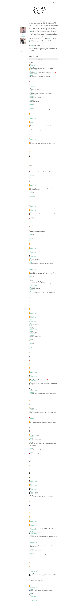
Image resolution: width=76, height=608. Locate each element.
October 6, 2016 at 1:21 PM (33, 110)
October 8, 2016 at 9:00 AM (33, 489)
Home (43, 599)
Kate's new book (51, 49)
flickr (27, 2)
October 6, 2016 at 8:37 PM (33, 368)
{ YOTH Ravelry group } (23, 51)
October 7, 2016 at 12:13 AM (33, 409)
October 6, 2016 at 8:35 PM (33, 364)
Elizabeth (31, 315)
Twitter (25, 2)
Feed (18, 2)
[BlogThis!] (39, 59)
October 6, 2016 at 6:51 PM (33, 333)
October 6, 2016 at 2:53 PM (33, 206)
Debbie (31, 319)
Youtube (23, 2)
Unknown (31, 100)
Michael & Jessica (32, 392)
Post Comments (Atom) (34, 600)
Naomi (31, 258)
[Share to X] (40, 59)
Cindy (31, 378)
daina (31, 327)
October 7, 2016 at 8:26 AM (33, 446)
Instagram (20, 2)
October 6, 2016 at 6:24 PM (33, 317)
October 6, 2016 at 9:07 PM (33, 376)
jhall (30, 221)
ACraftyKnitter (32, 287)
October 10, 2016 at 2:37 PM (33, 529)
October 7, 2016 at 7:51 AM (33, 436)
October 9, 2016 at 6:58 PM (33, 521)
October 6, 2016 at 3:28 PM (33, 244)
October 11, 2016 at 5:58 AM (33, 533)
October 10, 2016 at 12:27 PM (33, 525)
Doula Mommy (32, 374)
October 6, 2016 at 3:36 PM (33, 252)
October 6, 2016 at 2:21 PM (33, 185)
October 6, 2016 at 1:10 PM (33, 86)
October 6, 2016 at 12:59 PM (33, 69)
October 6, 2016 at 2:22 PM (33, 190)
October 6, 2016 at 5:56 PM (33, 309)
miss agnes (31, 411)
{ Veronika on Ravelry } (23, 50)
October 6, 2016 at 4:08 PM (33, 285)
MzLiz (31, 452)
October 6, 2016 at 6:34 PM (33, 321)
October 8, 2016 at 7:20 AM (33, 481)
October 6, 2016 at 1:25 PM (33, 114)
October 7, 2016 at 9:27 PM (33, 473)
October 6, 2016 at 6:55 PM (33, 337)
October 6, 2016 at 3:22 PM (33, 232)
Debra (31, 92)
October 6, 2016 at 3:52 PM (33, 269)
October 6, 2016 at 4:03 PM (33, 274)
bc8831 (31, 339)
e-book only (31, 45)
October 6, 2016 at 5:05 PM (33, 305)
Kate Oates (49, 22)
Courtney (31, 217)
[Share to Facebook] (41, 59)
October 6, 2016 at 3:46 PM (33, 265)
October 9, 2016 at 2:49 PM (33, 517)
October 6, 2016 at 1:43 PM (33, 139)
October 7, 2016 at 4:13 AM (33, 418)
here (39, 44)
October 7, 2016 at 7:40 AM (33, 431)
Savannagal (31, 549)
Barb (30, 291)
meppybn (31, 573)
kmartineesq (31, 234)
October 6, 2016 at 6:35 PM (33, 325)
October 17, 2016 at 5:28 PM (33, 587)
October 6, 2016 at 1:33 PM (33, 118)
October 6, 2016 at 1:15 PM (33, 98)
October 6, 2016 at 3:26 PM (33, 240)
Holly (31, 448)
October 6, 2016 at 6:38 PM (33, 329)
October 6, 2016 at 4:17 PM (33, 289)
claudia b (31, 254)
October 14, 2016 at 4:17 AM (33, 571)
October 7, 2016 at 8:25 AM (33, 440)
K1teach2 (31, 276)
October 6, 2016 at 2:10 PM (33, 177)
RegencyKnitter (32, 531)
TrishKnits (31, 212)
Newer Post (30, 599)
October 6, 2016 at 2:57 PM (33, 210)
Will (30, 250)
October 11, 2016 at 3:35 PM (33, 542)
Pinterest (28, 2)
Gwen (31, 557)
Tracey (31, 71)
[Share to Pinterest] (41, 59)
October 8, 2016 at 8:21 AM (33, 485)
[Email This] (38, 59)
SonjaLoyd (31, 456)
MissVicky (31, 96)
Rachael (31, 63)
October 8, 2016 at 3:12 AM (33, 477)
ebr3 (30, 238)
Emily (31, 75)
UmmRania (31, 387)
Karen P (31, 343)
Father (45, 40)
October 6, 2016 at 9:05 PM (33, 372)
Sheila (31, 589)
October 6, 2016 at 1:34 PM (33, 122)
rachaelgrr (31, 175)
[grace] (43, 36)
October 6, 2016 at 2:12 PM (33, 181)
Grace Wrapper (50, 38)
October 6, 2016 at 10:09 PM (33, 390)
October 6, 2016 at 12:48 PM (33, 65)
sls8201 (31, 331)
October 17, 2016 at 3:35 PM (33, 582)
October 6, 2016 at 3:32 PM (33, 248)
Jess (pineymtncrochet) (33, 347)
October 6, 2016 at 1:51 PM (33, 152)
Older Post (56, 599)
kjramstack (31, 483)
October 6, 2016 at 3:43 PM (33, 260)
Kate (30, 382)
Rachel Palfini (32, 196)
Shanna (31, 527)
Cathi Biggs (31, 208)
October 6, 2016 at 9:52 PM (33, 380)
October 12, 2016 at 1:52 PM (33, 547)
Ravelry (22, 2)
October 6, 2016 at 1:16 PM (33, 102)
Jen (30, 129)
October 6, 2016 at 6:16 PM (33, 313)
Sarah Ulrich (31, 192)
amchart (31, 141)
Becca (31, 187)
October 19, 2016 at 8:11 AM (33, 596)
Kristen (31, 438)
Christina (31, 67)
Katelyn (31, 262)
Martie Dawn (31, 487)
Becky (31, 593)
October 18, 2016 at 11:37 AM (33, 591)
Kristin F (31, 523)
